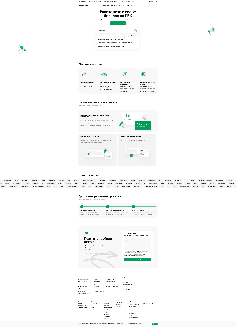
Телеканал (128, 1)
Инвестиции (91, 1)
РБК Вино (133, 1)
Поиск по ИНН (125, 282)
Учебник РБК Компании (98, 288)
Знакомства (131, 311)
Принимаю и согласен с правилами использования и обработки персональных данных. (136, 252)
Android (130, 301)
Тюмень (105, 320)
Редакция (80, 303)
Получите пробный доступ (118, 23)
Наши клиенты (121, 5)
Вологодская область (108, 307)
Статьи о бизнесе (97, 289)
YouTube (92, 305)
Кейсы (95, 282)
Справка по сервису (126, 279)
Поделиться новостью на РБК (83, 279)
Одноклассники (94, 303)
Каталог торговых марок (110, 282)
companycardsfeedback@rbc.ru (152, 317)
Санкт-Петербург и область (109, 299)
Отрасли (104, 1)
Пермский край (106, 314)
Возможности (106, 5)
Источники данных (126, 285)
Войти (155, 5)
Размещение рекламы (82, 305)
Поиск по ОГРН (126, 280)
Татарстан (105, 318)
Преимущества (113, 5)
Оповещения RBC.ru (120, 306)
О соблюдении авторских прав (147, 303)
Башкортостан (106, 305)
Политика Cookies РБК (127, 291)
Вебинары (96, 284)
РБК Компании (122, 1)
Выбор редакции (97, 281)
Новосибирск (106, 303)
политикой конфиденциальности (105, 324)
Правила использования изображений (113, 288)
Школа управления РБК (133, 317)
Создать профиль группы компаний (85, 289)
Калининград (106, 309)
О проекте (80, 277)
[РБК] (79, 1)
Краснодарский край (108, 310)
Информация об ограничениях (147, 299)
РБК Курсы (131, 315)
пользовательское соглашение (134, 251)
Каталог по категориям (110, 281)
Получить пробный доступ (83, 281)
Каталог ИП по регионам (110, 284)
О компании (80, 299)
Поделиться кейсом (82, 288)
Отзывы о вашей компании (83, 286)
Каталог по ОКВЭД (109, 277)
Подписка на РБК (84, 1)
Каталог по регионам (110, 279)
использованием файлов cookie (91, 324)
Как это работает (129, 5)
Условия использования (136, 255)
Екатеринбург (106, 301)
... (136, 1)
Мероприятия (98, 1)
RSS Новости (118, 304)
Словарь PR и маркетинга (99, 291)
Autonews (116, 1)
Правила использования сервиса (112, 286)
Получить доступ (137, 259)
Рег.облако (131, 308)
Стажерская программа (82, 307)
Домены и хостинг (132, 306)
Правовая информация (146, 301)
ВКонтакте (93, 299)
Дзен (92, 309)
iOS (129, 299)
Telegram (92, 307)
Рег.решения (131, 309)
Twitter (92, 301)
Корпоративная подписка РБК (84, 282)
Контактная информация (83, 301)
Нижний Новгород (107, 312)
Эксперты (96, 279)
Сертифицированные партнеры (84, 293)
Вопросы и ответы (126, 289)
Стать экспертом (81, 284)
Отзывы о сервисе (81, 291)
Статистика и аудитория (127, 284)
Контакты (124, 277)
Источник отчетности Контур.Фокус (129, 287)
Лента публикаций (97, 277)
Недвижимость (110, 1)
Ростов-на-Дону (107, 316)
